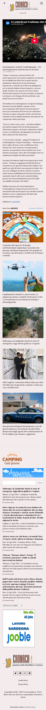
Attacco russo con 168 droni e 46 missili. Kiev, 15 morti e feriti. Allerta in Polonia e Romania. (23, 537)
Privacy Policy (23, 684)
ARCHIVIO (16, 202)
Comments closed (9, 502)
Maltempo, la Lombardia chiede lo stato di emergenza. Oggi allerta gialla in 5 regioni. (21, 342)
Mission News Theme (16, 707)
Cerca (40, 483)
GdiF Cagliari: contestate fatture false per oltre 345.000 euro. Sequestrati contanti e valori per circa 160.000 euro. (23, 385)
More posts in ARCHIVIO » (36, 208)
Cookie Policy (23, 680)
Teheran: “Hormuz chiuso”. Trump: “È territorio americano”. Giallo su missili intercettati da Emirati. (19, 558)
